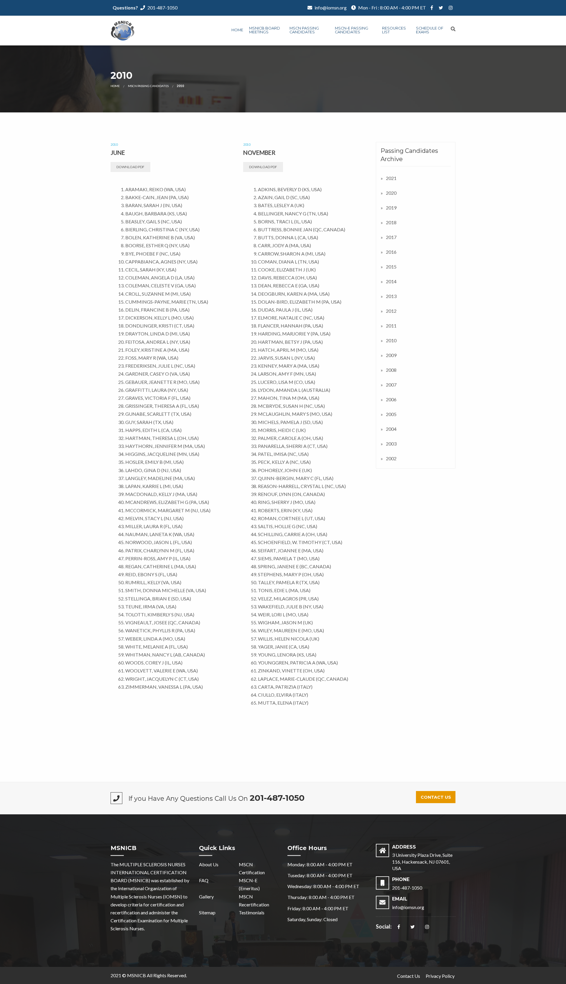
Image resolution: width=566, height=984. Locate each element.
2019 (391, 207)
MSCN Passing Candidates (304, 30)
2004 (391, 429)
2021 (391, 178)
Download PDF (130, 167)
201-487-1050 (162, 7)
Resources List (394, 30)
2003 (391, 443)
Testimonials (251, 912)
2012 (391, 311)
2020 (391, 193)
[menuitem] (237, 30)
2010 (391, 340)
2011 (391, 325)
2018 (391, 222)
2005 (391, 414)
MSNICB (136, 975)
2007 (391, 384)
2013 (391, 296)
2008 (391, 370)
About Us (208, 864)
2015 (391, 266)
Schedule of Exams (429, 30)
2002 (391, 458)
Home (237, 30)
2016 (391, 252)
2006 (391, 399)
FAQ (203, 880)
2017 (391, 237)
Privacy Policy (440, 976)
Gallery (206, 896)
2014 (391, 281)
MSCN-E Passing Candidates (351, 30)
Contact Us (436, 797)
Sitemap (207, 912)
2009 (391, 355)
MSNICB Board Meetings (264, 30)
